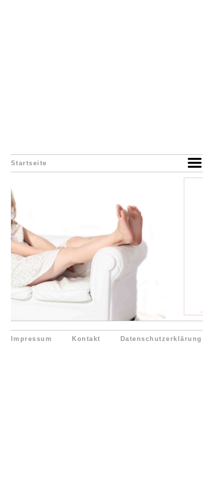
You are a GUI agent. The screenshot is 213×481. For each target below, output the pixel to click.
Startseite (29, 163)
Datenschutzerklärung (161, 339)
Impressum (32, 339)
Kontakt (86, 339)
